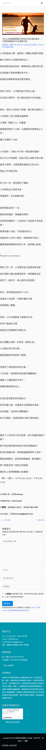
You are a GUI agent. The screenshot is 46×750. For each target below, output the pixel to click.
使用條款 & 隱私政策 (9, 745)
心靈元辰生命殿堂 (30, 45)
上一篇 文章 (5, 520)
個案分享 (13, 45)
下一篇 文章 (41, 520)
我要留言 (5, 45)
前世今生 (20, 45)
